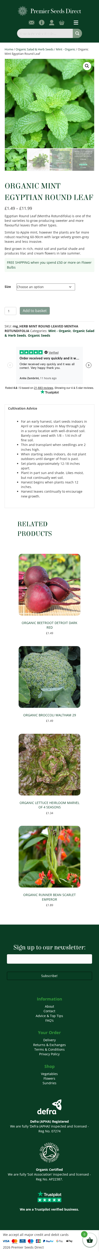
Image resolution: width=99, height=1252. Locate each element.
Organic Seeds (39, 335)
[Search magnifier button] (77, 33)
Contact (49, 1011)
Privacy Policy (49, 1054)
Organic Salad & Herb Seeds (34, 49)
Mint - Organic (65, 49)
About (49, 1006)
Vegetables (49, 1074)
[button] (87, 66)
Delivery (49, 1040)
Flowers (49, 1078)
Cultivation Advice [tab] (22, 408)
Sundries (49, 1083)
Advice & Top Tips (49, 1016)
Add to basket (35, 310)
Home (9, 49)
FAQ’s (49, 1020)
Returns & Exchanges (49, 1045)
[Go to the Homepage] (49, 11)
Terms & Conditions (49, 1049)
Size (8, 286)
